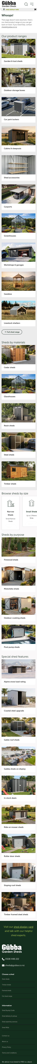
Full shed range (7, 996)
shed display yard (23, 926)
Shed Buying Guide (8, 1010)
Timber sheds (6, 985)
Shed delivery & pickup (9, 1016)
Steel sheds (5, 979)
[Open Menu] (31, 4)
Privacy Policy (6, 1047)
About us (5, 1041)
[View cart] (35, 10)
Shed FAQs (5, 1027)
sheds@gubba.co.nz (9, 27)
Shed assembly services (9, 1022)
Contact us (5, 1036)
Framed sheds (6, 990)
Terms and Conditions (9, 1053)
